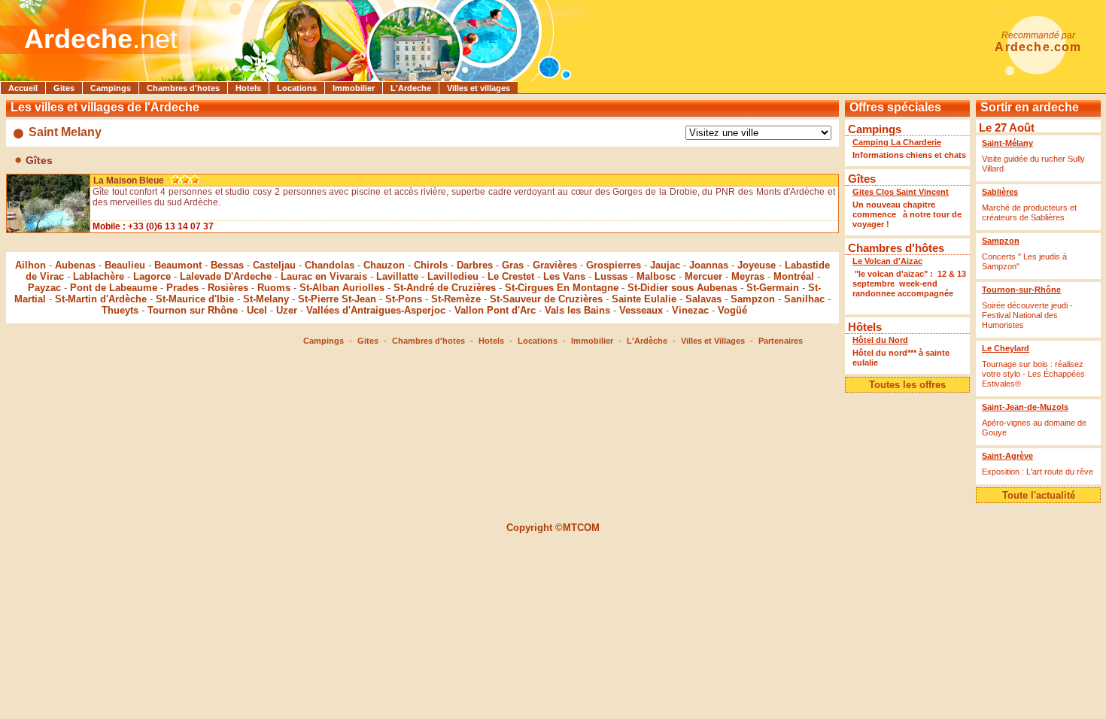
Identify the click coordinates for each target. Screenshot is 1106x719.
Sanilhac (804, 299)
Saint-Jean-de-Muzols (1025, 406)
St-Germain (772, 287)
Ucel (257, 310)
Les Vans (564, 276)
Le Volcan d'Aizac (887, 260)
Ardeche (78, 38)
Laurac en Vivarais (324, 276)
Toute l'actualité (1038, 495)
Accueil (23, 88)
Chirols (431, 265)
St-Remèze (456, 299)
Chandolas (329, 265)
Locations (297, 88)
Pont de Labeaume (113, 287)
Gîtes (862, 178)
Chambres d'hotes (183, 88)
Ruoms (273, 287)
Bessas (227, 265)
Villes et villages (478, 88)
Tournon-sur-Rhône (1021, 289)
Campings (110, 88)
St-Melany (266, 299)
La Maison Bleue (128, 180)
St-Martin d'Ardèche (101, 299)
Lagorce (152, 276)
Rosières (228, 287)
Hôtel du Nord (880, 339)
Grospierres (613, 265)
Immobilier (354, 88)
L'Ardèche (647, 340)
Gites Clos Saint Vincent (900, 191)
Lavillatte (397, 276)
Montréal (793, 276)
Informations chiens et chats (909, 154)
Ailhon (30, 265)
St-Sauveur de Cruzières (546, 299)
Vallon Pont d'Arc (495, 310)
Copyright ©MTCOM (553, 527)
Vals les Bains (577, 310)
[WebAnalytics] (553, 552)
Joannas (708, 265)
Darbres (475, 265)
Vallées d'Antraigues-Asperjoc (375, 310)
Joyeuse (756, 265)
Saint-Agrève (1007, 455)
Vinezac (690, 310)
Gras (513, 265)
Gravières (555, 265)
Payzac (44, 287)
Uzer (286, 310)
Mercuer (703, 276)
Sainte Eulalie (644, 299)
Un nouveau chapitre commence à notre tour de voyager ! (907, 214)
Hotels (248, 88)
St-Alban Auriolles (341, 287)
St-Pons (403, 299)
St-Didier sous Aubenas (682, 287)
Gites (63, 88)
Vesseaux (641, 310)
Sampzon (753, 299)
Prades (182, 287)
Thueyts (120, 310)
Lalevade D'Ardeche (226, 276)
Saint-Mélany (1007, 142)
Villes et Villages (713, 340)
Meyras (747, 276)
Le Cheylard (1005, 348)
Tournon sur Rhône (192, 310)
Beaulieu (125, 265)
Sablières (1000, 191)
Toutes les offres (907, 384)
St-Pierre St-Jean (337, 299)
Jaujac (665, 265)
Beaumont (178, 265)
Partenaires (780, 340)
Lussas (610, 276)
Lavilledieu (453, 276)
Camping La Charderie (896, 142)
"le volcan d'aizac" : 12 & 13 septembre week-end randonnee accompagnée (909, 288)
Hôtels (865, 326)
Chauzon (384, 265)
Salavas (703, 299)
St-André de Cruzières (444, 287)
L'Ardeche (410, 88)
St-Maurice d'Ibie (195, 299)
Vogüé (732, 310)
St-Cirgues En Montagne (561, 287)
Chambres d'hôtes (896, 247)
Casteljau (274, 265)
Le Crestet (511, 276)
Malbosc (656, 276)
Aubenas (75, 265)
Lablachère (98, 276)
